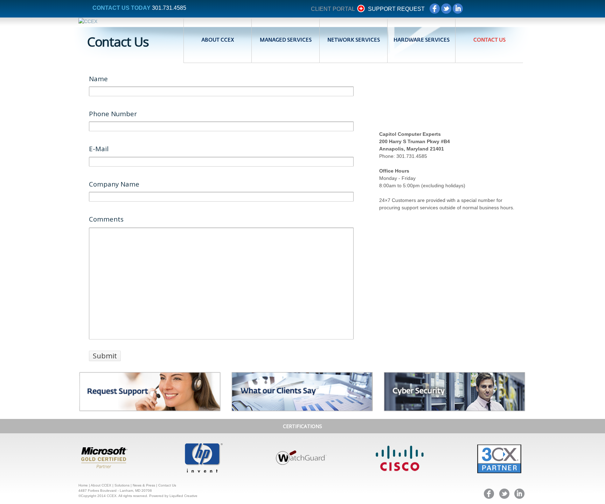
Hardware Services (422, 40)
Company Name (114, 184)
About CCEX (217, 40)
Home (83, 485)
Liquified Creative (183, 496)
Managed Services (286, 40)
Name (98, 78)
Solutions (122, 485)
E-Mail (99, 148)
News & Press (144, 485)
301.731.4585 (169, 8)
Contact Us (489, 40)
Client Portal (333, 9)
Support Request (396, 9)
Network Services (353, 40)
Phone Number (113, 113)
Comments (106, 219)
